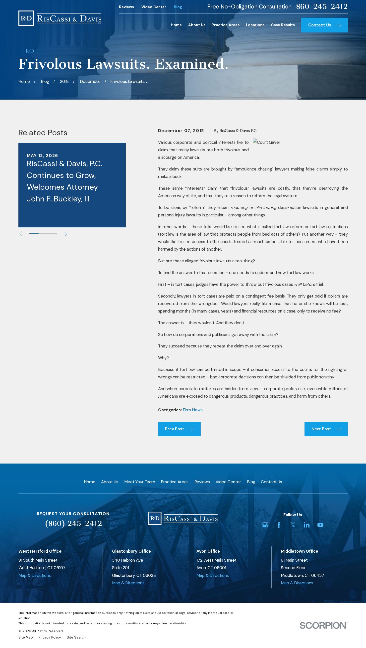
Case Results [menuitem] (283, 24)
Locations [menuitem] (255, 24)
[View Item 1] (34, 233)
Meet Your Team (139, 482)
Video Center (153, 6)
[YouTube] (320, 525)
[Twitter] (293, 525)
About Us (109, 482)
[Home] (60, 18)
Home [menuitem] (176, 24)
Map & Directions (34, 575)
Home (89, 482)
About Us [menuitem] (196, 24)
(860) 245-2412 (73, 523)
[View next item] (66, 233)
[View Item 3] (52, 233)
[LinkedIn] (306, 525)
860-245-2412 (322, 6)
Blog (178, 6)
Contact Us (271, 482)
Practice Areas (174, 482)
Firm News (193, 410)
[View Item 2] (43, 233)
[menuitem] (25, 637)
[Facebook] (279, 525)
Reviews (126, 6)
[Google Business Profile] (265, 525)
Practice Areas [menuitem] (226, 24)
